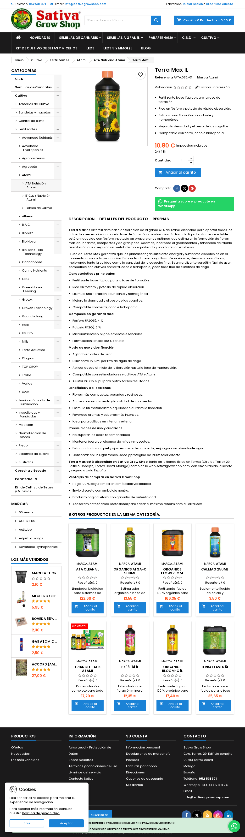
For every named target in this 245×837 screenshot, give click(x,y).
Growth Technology (37, 308)
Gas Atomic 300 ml (45, 641)
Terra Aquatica (33, 350)
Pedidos (132, 760)
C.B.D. (187, 37)
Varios (27, 383)
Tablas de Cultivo (38, 208)
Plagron (28, 358)
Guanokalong (32, 316)
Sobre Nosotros (81, 760)
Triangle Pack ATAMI (87, 669)
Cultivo (208, 37)
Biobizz (27, 233)
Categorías (23, 70)
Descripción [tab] (82, 219)
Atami (26, 175)
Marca (202, 77)
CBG (25, 279)
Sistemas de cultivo (34, 453)
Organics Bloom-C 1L (172, 669)
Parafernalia (161, 37)
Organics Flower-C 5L (172, 571)
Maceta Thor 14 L (45, 573)
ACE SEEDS (26, 521)
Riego (23, 445)
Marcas (19, 504)
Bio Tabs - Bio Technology (32, 252)
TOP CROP (30, 366)
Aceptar (66, 823)
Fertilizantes (28, 129)
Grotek (27, 299)
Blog (146, 48)
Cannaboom (32, 262)
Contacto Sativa (81, 778)
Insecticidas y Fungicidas (29, 414)
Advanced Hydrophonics (38, 547)
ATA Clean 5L (87, 569)
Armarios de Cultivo (34, 104)
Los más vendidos (29, 559)
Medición (26, 424)
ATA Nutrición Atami (35, 185)
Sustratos (26, 462)
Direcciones (135, 772)
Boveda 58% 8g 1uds (45, 619)
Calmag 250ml (214, 569)
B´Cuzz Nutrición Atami (37, 197)
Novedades (39, 37)
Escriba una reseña (215, 87)
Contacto (195, 736)
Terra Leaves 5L (215, 667)
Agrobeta (29, 166)
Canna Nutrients (34, 270)
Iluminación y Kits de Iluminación (34, 402)
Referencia (164, 77)
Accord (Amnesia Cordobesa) (45, 664)
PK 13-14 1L (130, 667)
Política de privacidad (41, 813)
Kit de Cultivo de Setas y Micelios (47, 48)
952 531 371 (37, 4)
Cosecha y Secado (30, 470)
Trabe (26, 375)
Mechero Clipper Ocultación (45, 596)
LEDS (90, 48)
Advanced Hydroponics (32, 148)
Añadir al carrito (177, 172)
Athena (27, 216)
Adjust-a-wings (30, 538)
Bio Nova (29, 241)
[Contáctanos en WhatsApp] (234, 826)
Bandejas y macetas (35, 112)
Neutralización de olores (32, 435)
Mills (25, 341)
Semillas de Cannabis (78, 37)
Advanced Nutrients (37, 137)
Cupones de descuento (144, 778)
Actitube (25, 529)
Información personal (143, 747)
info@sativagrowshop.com (85, 4)
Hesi (25, 324)
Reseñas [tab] (161, 219)
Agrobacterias (33, 158)
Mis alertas (134, 785)
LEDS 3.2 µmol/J (117, 48)
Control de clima (32, 121)
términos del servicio (85, 772)
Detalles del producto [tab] (123, 219)
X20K (26, 392)
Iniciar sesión (193, 4)
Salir (27, 823)
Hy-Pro (27, 333)
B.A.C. (26, 224)
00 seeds (25, 512)
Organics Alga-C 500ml (129, 571)
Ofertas (17, 747)
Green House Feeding (32, 289)
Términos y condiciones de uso (93, 766)
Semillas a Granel (123, 37)
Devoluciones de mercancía (148, 753)
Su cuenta (136, 736)
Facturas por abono (141, 766)
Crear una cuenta (219, 4)
